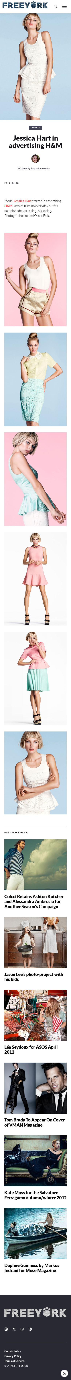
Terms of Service (14, 1360)
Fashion (36, 128)
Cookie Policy (12, 1351)
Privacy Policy (12, 1356)
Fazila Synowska (40, 168)
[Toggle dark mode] (64, 1373)
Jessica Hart (22, 201)
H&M (8, 206)
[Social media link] (6, 1329)
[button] (55, 6)
